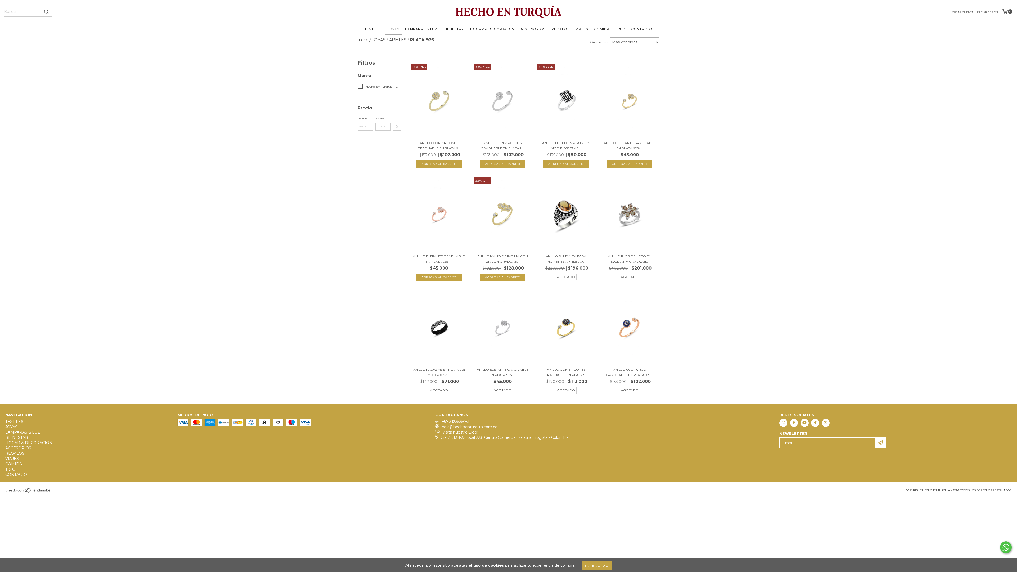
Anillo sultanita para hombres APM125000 (566, 258)
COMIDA (602, 29)
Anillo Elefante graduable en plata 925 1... (502, 372)
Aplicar (397, 127)
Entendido (596, 565)
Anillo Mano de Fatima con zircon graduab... (502, 258)
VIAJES (582, 29)
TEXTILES (373, 29)
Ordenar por (599, 42)
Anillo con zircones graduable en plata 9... (439, 145)
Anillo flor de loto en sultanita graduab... (629, 258)
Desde (362, 118)
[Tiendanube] (28, 492)
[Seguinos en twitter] (826, 423)
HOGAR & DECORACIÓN (492, 29)
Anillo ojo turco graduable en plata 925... (629, 372)
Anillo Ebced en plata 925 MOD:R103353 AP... (566, 145)
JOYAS (393, 29)
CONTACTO (641, 29)
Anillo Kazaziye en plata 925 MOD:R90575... (439, 372)
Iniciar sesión (987, 12)
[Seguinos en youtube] (805, 423)
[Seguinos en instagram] (783, 423)
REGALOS (560, 29)
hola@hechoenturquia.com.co (469, 426)
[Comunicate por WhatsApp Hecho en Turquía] (1006, 547)
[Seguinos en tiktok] (815, 423)
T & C (620, 29)
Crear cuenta (962, 12)
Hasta (379, 118)
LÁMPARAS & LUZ (421, 29)
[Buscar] (46, 12)
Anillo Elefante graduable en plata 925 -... (629, 145)
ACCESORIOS (533, 29)
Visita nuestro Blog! (460, 432)
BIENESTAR (453, 29)
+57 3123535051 (455, 421)
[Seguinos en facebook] (794, 423)
